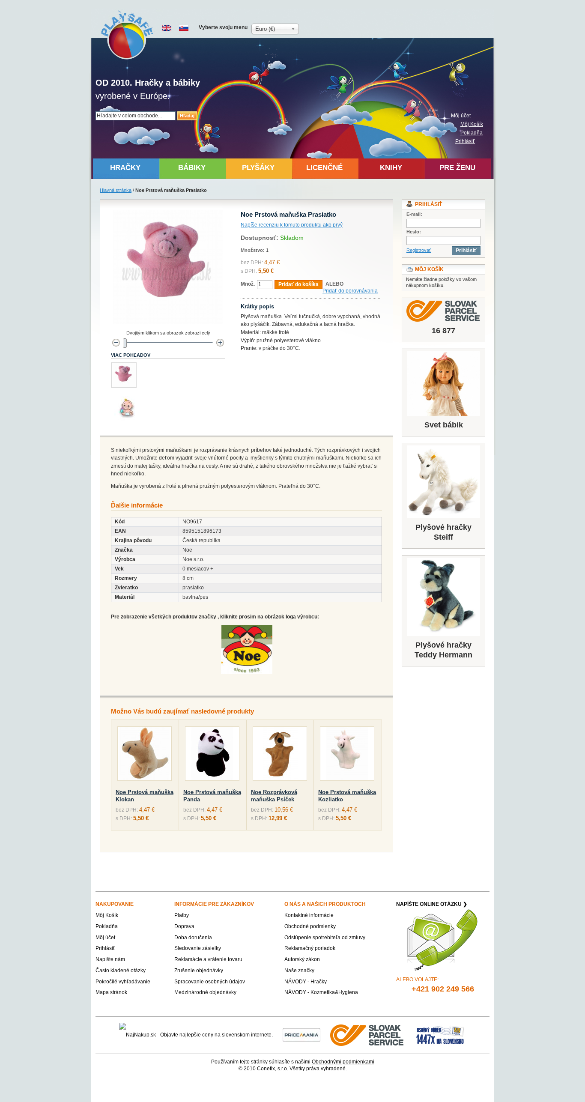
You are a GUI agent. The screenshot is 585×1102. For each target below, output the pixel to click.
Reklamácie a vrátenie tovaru (208, 959)
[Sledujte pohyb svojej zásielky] (443, 311)
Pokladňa (471, 133)
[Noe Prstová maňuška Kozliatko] (347, 755)
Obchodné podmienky (310, 926)
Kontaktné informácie (309, 915)
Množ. (248, 284)
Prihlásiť (465, 141)
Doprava (184, 926)
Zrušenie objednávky (198, 971)
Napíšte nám (110, 959)
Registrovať (418, 250)
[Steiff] (443, 481)
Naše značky (299, 971)
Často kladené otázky (121, 971)
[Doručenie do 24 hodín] (367, 1035)
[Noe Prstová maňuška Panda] (212, 755)
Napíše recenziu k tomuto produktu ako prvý (292, 225)
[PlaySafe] (127, 34)
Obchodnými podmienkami (343, 1062)
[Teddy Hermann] (443, 597)
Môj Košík (471, 124)
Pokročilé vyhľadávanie (123, 982)
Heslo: (413, 231)
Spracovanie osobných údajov (209, 982)
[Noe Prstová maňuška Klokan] (144, 755)
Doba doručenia (193, 938)
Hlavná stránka (115, 190)
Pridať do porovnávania (350, 291)
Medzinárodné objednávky (205, 992)
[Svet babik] (443, 383)
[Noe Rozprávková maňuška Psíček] (280, 755)
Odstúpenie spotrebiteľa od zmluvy (324, 938)
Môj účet (461, 116)
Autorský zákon (302, 959)
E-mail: (414, 214)
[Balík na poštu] (440, 1035)
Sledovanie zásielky (197, 948)
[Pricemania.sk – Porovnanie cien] (301, 1035)
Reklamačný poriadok (309, 948)
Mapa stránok (111, 992)
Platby (181, 915)
